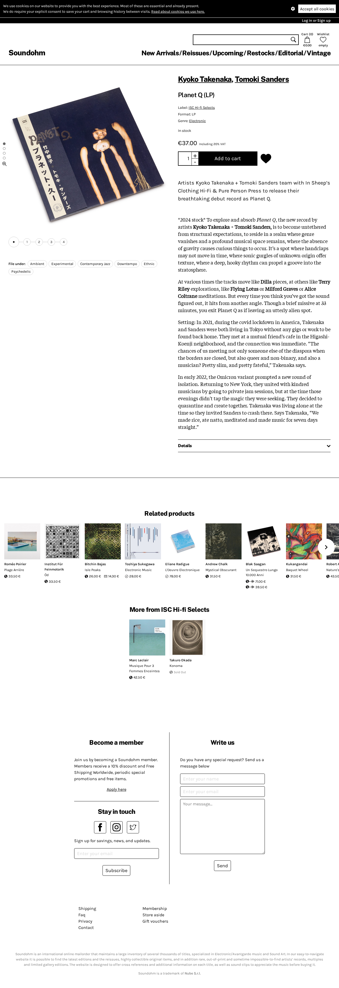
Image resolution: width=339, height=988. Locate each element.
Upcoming (227, 53)
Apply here (116, 789)
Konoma (176, 666)
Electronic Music (138, 570)
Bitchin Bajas (95, 564)
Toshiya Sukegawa (139, 564)
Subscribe (116, 870)
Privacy (85, 921)
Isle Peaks (93, 570)
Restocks (261, 53)
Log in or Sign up (316, 20)
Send (222, 866)
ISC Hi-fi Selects (202, 107)
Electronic (197, 121)
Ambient (37, 264)
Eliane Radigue (177, 564)
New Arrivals (160, 53)
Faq (81, 914)
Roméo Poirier (15, 564)
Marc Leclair (139, 660)
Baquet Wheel (297, 570)
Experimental (62, 264)
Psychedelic (21, 271)
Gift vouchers (155, 921)
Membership (154, 908)
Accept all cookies (317, 8)
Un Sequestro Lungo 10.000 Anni (262, 572)
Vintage (319, 53)
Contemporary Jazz (95, 264)
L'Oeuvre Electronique (182, 570)
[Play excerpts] (13, 242)
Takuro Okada (180, 660)
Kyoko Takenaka (204, 79)
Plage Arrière (14, 570)
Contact (86, 927)
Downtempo (127, 264)
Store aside (153, 914)
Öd (46, 575)
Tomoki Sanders (262, 79)
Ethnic (149, 264)
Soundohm (26, 52)
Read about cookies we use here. (178, 11)
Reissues (195, 53)
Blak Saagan (256, 564)
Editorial (290, 53)
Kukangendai (296, 564)
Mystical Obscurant (221, 570)
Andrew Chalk (217, 564)
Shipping (87, 908)
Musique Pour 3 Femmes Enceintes (144, 668)
